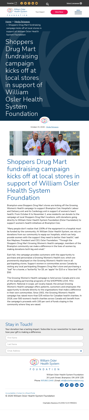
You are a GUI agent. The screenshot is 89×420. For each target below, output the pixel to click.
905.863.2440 (47, 380)
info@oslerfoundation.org (72, 380)
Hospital (10, 3)
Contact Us (21, 393)
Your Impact (40, 12)
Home (8, 21)
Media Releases (22, 21)
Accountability (10, 393)
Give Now (59, 12)
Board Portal (30, 393)
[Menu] (78, 12)
